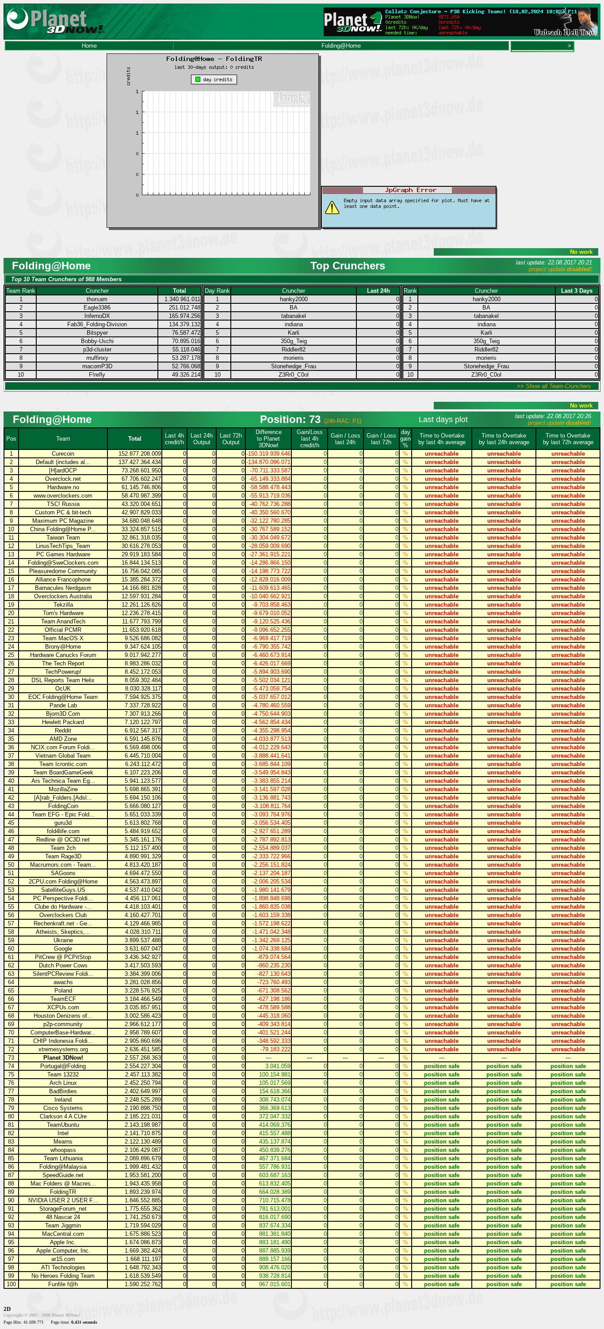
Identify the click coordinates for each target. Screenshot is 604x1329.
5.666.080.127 (143, 806)
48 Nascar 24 (63, 1217)
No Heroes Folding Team (63, 1275)
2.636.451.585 (143, 1049)
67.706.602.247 (141, 479)
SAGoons (63, 873)
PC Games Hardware (63, 554)
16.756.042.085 (141, 571)
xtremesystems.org (63, 1049)
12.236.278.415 (141, 613)
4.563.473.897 (143, 881)
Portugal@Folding (63, 1066)
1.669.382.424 (143, 1250)
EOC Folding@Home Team (63, 697)
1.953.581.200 (143, 1175)
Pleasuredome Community (63, 571)
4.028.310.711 (143, 932)
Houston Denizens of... (63, 1015)
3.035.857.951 (143, 1007)
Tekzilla (63, 604)
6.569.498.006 (143, 747)
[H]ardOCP (63, 470)
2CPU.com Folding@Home (63, 881)
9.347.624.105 (143, 646)
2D (7, 1309)
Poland (63, 990)
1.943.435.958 (143, 1183)
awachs (63, 982)
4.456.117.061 (143, 898)
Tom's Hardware (63, 613)
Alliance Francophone (63, 579)
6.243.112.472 (143, 764)
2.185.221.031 (143, 1116)
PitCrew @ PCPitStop (63, 957)
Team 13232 (63, 1074)
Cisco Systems (63, 1108)
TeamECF (63, 999)
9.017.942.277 (143, 655)
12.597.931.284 (141, 596)
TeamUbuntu (63, 1124)
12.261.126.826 (141, 604)
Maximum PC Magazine (63, 520)
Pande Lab (63, 705)
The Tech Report (63, 663)
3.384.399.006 (143, 973)
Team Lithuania (63, 1158)
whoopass (63, 1150)
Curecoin (63, 453)
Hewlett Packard (63, 722)
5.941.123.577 (143, 781)
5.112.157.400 (143, 848)
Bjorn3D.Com (63, 713)
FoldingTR (63, 1192)
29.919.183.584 (141, 554)
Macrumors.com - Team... (63, 864)
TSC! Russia (63, 504)
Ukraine (63, 940)
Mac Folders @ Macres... (63, 1183)
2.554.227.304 (143, 1066)
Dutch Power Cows (63, 965)
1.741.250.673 (143, 1217)
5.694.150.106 (143, 797)
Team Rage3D (63, 856)
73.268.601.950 (141, 470)
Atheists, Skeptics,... (63, 932)
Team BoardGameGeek (63, 772)
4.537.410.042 (143, 890)
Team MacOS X (63, 638)
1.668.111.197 (143, 1259)
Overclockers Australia (63, 596)
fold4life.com (63, 831)
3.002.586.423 (143, 1015)
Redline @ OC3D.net (63, 839)
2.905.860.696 (143, 1041)
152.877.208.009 (140, 453)
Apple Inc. (63, 1242)
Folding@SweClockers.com (63, 562)
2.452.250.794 (143, 1083)
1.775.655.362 (143, 1208)
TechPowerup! (63, 671)
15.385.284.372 (141, 579)
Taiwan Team (63, 537)
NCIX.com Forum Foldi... (63, 747)
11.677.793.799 (141, 621)
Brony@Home (63, 646)
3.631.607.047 (143, 948)
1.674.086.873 (143, 1242)
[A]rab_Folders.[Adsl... (63, 797)
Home (89, 45)
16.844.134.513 (141, 562)
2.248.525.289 (143, 1099)
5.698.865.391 (143, 789)
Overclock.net (63, 479)
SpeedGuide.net (63, 1175)
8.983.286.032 (143, 663)
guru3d (63, 822)
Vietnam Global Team (63, 755)
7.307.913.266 (143, 713)
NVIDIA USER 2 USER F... (63, 1200)
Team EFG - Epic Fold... (63, 814)
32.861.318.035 (141, 537)
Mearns (63, 1141)
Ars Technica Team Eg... (63, 781)
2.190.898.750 (143, 1108)
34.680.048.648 (141, 520)
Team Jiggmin (63, 1225)
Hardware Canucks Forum (63, 655)
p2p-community (63, 1024)
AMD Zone (63, 739)
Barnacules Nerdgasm (63, 588)
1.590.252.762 (143, 1284)
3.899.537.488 (143, 940)
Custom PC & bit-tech (63, 512)
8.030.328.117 (143, 688)
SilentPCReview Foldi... (63, 973)
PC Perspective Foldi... (63, 898)
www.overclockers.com (63, 495)
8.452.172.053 (143, 671)
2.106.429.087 (143, 1150)
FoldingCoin (63, 806)
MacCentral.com (63, 1234)
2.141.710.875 (143, 1133)
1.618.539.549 (143, 1275)
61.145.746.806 (141, 487)
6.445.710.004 (143, 755)
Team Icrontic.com (63, 764)
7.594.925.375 (143, 697)
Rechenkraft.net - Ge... (63, 923)
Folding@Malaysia (63, 1166)
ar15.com (63, 1259)
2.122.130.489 (143, 1141)
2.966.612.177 (143, 1024)
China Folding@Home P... (63, 529)
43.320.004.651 (141, 504)
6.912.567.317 (143, 730)
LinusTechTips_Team (63, 546)
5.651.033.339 (143, 814)
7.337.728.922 (143, 705)
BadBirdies (63, 1091)
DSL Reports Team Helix (63, 680)
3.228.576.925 (143, 990)
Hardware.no (63, 487)
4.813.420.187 (143, 864)
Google (63, 948)
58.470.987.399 (141, 495)
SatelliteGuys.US (63, 890)
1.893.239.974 (143, 1192)
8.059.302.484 (143, 680)
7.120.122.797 (143, 722)
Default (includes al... (63, 462)
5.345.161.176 (143, 839)
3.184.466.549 (143, 999)
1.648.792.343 (143, 1267)
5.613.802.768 (143, 822)
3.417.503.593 (143, 965)
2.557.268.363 (143, 1057)
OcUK (63, 688)
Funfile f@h (63, 1284)
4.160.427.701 (143, 915)
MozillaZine (63, 789)
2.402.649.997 (143, 1091)
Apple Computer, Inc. (63, 1250)
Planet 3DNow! (63, 1057)
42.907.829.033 (141, 512)
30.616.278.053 (141, 546)
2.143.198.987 (143, 1124)
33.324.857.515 (141, 529)
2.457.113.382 (143, 1074)
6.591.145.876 (143, 739)
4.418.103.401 (143, 906)
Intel (63, 1133)
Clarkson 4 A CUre (63, 1116)
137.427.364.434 (140, 462)
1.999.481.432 (143, 1166)
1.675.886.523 (143, 1234)
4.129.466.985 (143, 923)
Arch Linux (63, 1083)
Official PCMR (63, 630)
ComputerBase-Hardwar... (63, 1032)
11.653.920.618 (141, 630)
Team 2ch (63, 848)
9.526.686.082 (143, 638)
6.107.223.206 (143, 772)
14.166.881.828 (141, 588)
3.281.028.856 (143, 982)
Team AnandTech (63, 621)
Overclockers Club (63, 915)
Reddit (63, 730)
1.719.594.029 (143, 1225)
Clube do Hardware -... (63, 906)
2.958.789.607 (143, 1032)
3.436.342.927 (143, 957)
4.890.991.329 (143, 856)
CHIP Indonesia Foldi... (63, 1041)
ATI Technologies (63, 1267)
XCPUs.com (63, 1007)
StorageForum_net (63, 1208)
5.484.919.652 (143, 831)
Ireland (63, 1099)
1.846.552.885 (143, 1200)
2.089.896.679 (143, 1158)
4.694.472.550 (143, 873)
